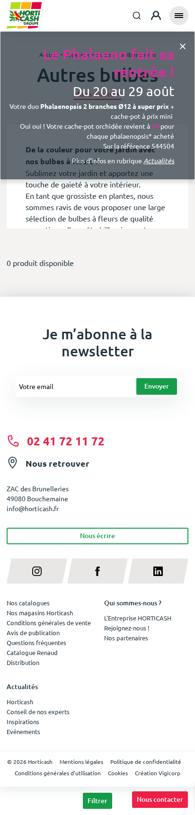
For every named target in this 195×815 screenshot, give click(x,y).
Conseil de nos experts (38, 712)
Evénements (23, 731)
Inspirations (23, 722)
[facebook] (97, 571)
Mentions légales (81, 761)
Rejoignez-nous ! (127, 628)
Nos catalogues (28, 603)
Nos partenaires (126, 638)
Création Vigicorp (157, 773)
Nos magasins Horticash (40, 613)
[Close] (183, 46)
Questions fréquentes (36, 642)
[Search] (137, 15)
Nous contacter (160, 799)
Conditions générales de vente (49, 623)
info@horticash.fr (33, 508)
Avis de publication (33, 633)
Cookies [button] (118, 773)
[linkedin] (158, 571)
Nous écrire (97, 535)
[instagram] (37, 571)
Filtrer (97, 800)
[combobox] (137, 15)
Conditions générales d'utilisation (58, 773)
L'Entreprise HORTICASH (137, 618)
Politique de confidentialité (145, 761)
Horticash (20, 702)
